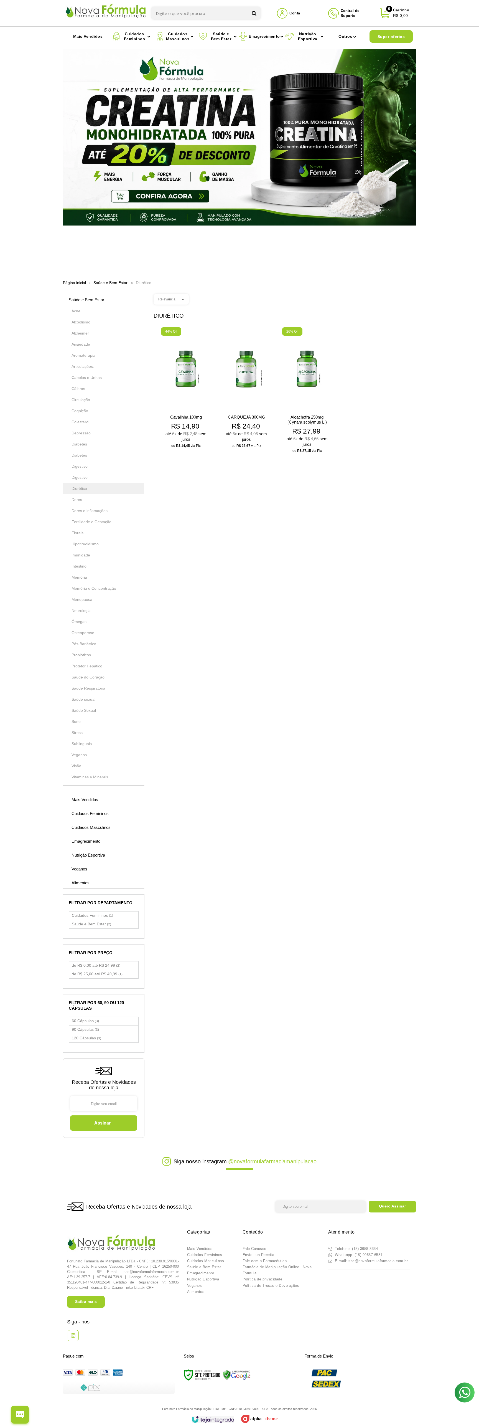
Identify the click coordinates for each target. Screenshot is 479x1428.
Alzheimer (80, 333)
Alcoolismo (81, 322)
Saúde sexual (83, 699)
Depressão (81, 433)
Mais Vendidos (200, 1249)
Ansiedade (81, 344)
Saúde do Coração (88, 677)
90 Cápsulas (85, 1029)
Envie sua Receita (258, 1255)
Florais (77, 533)
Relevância (166, 299)
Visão (76, 766)
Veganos (79, 755)
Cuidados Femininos (92, 915)
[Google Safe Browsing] (237, 1375)
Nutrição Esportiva (203, 1279)
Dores (77, 499)
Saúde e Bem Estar (110, 282)
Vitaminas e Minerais (90, 777)
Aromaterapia (83, 355)
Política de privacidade (262, 1279)
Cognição (80, 411)
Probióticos (81, 655)
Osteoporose (83, 633)
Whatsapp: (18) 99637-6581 (358, 1255)
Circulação (81, 399)
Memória (79, 577)
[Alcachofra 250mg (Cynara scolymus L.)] (307, 392)
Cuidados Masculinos (205, 1261)
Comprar (186, 441)
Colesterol (80, 422)
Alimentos (196, 1292)
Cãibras (78, 388)
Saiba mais (86, 1301)
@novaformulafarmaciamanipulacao (272, 1161)
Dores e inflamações (90, 510)
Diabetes (79, 444)
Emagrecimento (200, 1273)
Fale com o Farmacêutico (265, 1261)
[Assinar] (103, 1123)
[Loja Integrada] (213, 1419)
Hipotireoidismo (85, 544)
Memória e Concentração (94, 588)
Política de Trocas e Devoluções (271, 1285)
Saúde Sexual (84, 710)
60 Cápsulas (85, 1021)
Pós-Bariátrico (84, 644)
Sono (76, 721)
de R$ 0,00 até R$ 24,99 (96, 965)
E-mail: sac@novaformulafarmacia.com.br (371, 1261)
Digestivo (80, 466)
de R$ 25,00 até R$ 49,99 (97, 974)
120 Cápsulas (86, 1038)
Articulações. (83, 366)
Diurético (79, 488)
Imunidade (81, 555)
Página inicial (74, 282)
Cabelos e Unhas (87, 377)
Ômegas (79, 621)
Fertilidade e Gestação (91, 522)
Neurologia (81, 610)
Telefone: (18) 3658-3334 (356, 1249)
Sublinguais (82, 743)
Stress (77, 732)
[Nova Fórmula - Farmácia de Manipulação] (105, 13)
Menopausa (82, 599)
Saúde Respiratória (88, 688)
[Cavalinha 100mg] (185, 389)
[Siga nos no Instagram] (73, 1335)
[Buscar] (254, 13)
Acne (76, 311)
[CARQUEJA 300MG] (246, 389)
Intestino (79, 566)
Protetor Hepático (87, 666)
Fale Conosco (254, 1249)
